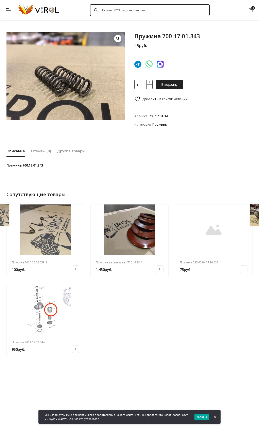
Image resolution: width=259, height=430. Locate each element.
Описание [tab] (15, 151)
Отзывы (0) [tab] (41, 151)
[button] (117, 38)
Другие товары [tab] (71, 151)
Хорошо (201, 416)
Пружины (160, 124)
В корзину (169, 84)
